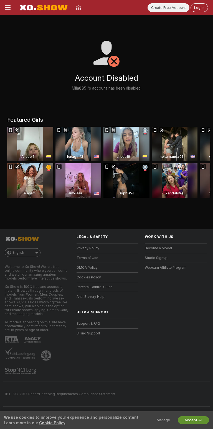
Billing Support (88, 333)
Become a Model (158, 248)
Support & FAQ (88, 324)
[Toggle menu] (8, 7)
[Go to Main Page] (43, 7)
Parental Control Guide (95, 287)
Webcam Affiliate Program (165, 268)
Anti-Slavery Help (91, 297)
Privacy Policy (88, 248)
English (18, 253)
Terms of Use (87, 258)
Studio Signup (156, 258)
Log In (199, 8)
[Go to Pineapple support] (46, 355)
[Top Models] (78, 7)
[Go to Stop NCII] (21, 371)
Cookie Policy (52, 423)
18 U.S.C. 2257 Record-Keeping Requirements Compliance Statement (60, 394)
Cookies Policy (89, 277)
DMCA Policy (87, 268)
